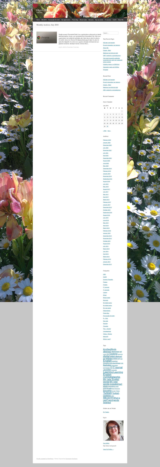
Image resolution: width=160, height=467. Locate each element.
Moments (91, 20)
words (116, 400)
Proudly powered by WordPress (44, 459)
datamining (120, 354)
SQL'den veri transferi (109, 42)
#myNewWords (109, 349)
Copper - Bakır (107, 50)
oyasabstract (116, 383)
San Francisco (116, 388)
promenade (107, 388)
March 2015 (106, 249)
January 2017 (106, 205)
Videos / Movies (107, 334)
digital (106, 356)
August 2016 (106, 215)
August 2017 (106, 189)
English (107, 360)
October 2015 (106, 241)
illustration (107, 365)
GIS (122, 363)
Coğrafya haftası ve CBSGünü (111, 64)
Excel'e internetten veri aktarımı (111, 45)
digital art (116, 358)
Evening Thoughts (108, 279)
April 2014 (106, 254)
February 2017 (107, 202)
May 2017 (105, 194)
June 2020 (106, 163)
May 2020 (105, 166)
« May (104, 131)
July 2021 (105, 153)
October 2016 (106, 210)
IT (111, 367)
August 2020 (106, 161)
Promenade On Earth (54, 20)
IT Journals (108, 20)
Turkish (107, 393)
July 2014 (105, 251)
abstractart (115, 351)
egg (121, 359)
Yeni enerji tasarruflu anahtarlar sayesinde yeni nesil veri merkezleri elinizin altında (112, 60)
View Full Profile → (108, 449)
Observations (106, 310)
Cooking (113, 353)
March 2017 (106, 199)
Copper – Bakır (107, 85)
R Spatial (105, 70)
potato (117, 386)
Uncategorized (107, 331)
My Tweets (106, 412)
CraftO (114, 20)
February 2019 (107, 171)
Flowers (105, 282)
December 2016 (107, 207)
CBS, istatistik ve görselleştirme (111, 55)
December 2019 (107, 168)
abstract (107, 351)
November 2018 (107, 176)
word (110, 400)
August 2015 (106, 243)
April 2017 (106, 197)
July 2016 (105, 218)
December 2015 (107, 236)
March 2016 (106, 228)
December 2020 (107, 158)
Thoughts (105, 326)
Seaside (105, 323)
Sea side (105, 321)
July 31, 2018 (62, 47)
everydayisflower (115, 363)
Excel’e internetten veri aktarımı (111, 82)
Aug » (109, 131)
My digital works (65, 20)
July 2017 (105, 192)
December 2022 (107, 145)
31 (107, 126)
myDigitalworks (111, 377)
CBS (104, 274)
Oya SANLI (106, 443)
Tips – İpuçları (107, 329)
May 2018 (105, 186)
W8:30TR (43, 20)
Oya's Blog (43, 9)
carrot (104, 354)
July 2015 (105, 246)
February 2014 (107, 259)
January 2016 (106, 233)
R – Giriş (105, 318)
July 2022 (105, 148)
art (121, 351)
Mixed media (83, 20)
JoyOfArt (107, 369)
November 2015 (107, 238)
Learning (108, 372)
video (112, 396)
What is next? (107, 339)
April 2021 (106, 155)
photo (105, 386)
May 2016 (105, 223)
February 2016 (107, 231)
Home (38, 20)
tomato (114, 391)
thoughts (107, 390)
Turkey (118, 391)
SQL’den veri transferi (109, 80)
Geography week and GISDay (111, 67)
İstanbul (107, 402)
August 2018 (106, 181)
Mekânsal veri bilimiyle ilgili (110, 53)
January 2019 (106, 174)
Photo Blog (75, 20)
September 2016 (107, 212)
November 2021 (107, 150)
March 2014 (106, 256)
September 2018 (107, 179)
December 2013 (107, 264)
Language (114, 370)
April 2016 (106, 225)
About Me (120, 20)
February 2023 (107, 140)
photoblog (111, 386)
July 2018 (105, 184)
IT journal (117, 367)
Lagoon (105, 292)
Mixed (104, 295)
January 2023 (106, 142)
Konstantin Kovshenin (71, 459)
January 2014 (106, 262)
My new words (99, 20)
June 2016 (106, 220)
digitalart (109, 358)
